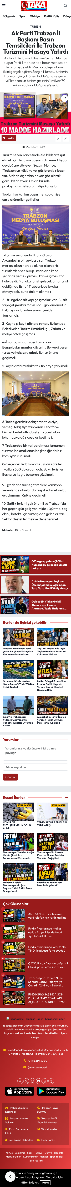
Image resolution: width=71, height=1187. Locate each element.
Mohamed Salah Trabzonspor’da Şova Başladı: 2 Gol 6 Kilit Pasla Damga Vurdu (17, 887)
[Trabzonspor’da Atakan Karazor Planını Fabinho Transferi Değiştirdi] (52, 841)
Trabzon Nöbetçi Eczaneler (16, 1109)
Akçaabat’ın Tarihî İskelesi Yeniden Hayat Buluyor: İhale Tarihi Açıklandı (51, 719)
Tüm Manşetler (49, 1129)
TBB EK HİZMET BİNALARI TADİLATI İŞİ (52, 824)
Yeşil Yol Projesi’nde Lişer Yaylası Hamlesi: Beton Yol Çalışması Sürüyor (51, 651)
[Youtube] (39, 1081)
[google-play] (51, 1092)
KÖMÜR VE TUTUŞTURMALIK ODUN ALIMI (17, 825)
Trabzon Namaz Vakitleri (16, 1120)
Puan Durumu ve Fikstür (16, 1131)
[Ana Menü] (4, 6)
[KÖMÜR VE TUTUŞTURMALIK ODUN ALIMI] (18, 811)
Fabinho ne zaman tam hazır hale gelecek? (49, 884)
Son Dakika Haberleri (21, 1140)
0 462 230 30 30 (37, 1060)
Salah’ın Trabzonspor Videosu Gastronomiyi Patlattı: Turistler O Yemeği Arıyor (18, 721)
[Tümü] (66, 797)
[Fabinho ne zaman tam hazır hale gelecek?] (52, 871)
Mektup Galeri (13, 1156)
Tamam (45, 1183)
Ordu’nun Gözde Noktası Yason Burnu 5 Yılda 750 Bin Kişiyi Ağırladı (18, 684)
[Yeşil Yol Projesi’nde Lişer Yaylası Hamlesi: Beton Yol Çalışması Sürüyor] (52, 636)
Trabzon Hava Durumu (47, 1109)
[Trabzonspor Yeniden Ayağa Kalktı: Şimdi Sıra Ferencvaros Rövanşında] (18, 841)
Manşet (44, 1156)
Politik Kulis (51, 16)
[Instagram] (32, 1081)
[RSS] (51, 1081)
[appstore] (19, 1092)
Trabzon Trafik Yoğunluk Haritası (47, 1120)
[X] (26, 1081)
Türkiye (35, 16)
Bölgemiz (9, 16)
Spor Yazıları (57, 1156)
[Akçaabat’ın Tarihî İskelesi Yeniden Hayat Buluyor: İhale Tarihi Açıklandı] (52, 705)
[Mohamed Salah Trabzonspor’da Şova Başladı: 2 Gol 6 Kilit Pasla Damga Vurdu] (18, 871)
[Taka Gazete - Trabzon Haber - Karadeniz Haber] (34, 5)
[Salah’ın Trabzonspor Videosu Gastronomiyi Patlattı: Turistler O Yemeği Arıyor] (18, 705)
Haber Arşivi (48, 1140)
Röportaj (59, 1152)
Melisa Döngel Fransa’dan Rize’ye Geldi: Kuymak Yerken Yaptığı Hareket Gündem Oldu (51, 686)
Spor (22, 16)
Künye (9, 1152)
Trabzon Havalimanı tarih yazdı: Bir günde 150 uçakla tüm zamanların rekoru (18, 651)
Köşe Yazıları (35, 1160)
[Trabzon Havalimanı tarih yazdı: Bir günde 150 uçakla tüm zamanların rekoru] (18, 636)
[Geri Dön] (10, 1176)
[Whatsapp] (45, 1081)
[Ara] (65, 6)
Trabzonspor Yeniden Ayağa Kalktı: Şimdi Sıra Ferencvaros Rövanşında (18, 855)
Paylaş (10, 137)
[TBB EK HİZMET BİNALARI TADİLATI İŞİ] (52, 811)
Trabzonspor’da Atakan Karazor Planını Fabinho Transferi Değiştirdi (50, 855)
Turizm (35, 26)
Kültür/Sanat (30, 1156)
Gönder (10, 777)
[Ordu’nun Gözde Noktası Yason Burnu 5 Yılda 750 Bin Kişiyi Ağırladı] (18, 669)
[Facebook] (20, 1081)
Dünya (48, 1152)
